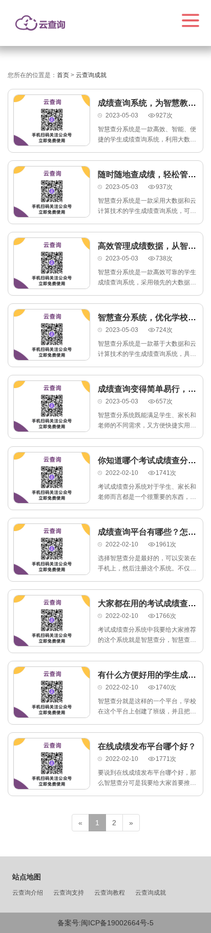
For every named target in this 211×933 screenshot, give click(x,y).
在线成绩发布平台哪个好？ (147, 746)
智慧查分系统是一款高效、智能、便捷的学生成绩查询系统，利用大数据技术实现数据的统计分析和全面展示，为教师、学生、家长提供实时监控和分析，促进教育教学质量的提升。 (147, 135)
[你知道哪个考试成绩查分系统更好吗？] (52, 477)
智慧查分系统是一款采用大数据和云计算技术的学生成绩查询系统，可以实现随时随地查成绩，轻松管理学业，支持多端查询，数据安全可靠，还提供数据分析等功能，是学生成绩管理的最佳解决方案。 (147, 206)
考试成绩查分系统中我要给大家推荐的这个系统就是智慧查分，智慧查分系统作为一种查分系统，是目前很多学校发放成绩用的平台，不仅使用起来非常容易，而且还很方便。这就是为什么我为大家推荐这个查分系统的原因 (147, 635)
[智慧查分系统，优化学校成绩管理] (52, 334)
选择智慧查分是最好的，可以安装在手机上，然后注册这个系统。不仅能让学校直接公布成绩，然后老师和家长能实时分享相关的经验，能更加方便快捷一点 (147, 564)
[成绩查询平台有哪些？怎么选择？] (52, 549)
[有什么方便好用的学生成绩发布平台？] (52, 692)
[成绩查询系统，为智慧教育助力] (52, 120)
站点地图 (26, 877)
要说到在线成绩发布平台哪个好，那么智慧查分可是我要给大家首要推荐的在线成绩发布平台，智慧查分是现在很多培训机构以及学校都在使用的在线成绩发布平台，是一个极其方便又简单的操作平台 (147, 778)
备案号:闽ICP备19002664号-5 (105, 923)
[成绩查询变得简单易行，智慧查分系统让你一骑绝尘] (52, 406)
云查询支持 (68, 892)
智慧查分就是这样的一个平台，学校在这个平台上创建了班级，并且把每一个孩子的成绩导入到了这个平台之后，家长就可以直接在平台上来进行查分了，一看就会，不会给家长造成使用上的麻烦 (147, 707)
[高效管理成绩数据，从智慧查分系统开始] (52, 263)
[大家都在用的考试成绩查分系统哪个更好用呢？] (52, 620)
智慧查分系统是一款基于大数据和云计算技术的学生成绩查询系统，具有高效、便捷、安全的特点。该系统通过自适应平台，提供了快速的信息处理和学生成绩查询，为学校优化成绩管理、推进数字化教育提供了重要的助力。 (147, 349)
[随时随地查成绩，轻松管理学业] (52, 191)
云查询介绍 (27, 892)
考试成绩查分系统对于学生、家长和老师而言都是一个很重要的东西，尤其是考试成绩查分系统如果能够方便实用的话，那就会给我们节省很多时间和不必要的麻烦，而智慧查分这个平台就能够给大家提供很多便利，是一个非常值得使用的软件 (147, 492)
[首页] (40, 23)
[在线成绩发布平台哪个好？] (52, 763)
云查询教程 (109, 892)
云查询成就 (150, 892)
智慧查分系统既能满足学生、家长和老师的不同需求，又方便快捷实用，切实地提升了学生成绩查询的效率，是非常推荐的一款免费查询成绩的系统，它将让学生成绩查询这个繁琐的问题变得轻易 (147, 421)
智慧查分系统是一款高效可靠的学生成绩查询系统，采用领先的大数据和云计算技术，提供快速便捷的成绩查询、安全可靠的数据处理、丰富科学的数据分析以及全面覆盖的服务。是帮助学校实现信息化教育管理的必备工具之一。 (147, 278)
